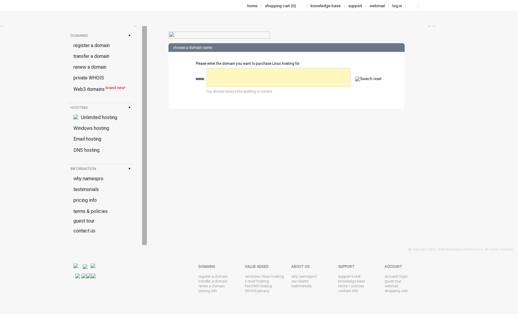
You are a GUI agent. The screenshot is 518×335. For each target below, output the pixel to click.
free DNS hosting (258, 286)
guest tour (83, 221)
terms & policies (90, 211)
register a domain (91, 45)
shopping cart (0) (281, 6)
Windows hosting (91, 128)
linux (266, 276)
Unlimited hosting (97, 117)
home (252, 6)
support (355, 6)
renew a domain (89, 67)
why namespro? (304, 276)
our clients (299, 281)
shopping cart (396, 291)
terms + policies (351, 286)
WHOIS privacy (257, 291)
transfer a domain (91, 56)
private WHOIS (88, 78)
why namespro (88, 178)
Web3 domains (99, 88)
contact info (348, 291)
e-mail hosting (257, 281)
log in (397, 6)
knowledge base (326, 6)
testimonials (86, 189)
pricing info (85, 200)
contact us (84, 231)
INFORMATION (100, 168)
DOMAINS (100, 35)
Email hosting (87, 139)
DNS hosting (86, 150)
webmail (377, 6)
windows (252, 276)
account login (396, 276)
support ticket (349, 276)
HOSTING (100, 107)
